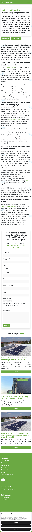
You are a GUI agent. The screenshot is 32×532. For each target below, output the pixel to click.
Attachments (7, 299)
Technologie (15, 38)
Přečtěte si (4, 470)
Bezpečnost (5, 38)
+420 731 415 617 (9, 489)
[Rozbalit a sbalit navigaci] (28, 2)
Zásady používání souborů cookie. (18, 519)
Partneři (3, 467)
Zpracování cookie (7, 474)
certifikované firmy (14, 119)
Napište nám (5, 465)
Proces (3, 463)
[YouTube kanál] (3, 481)
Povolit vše (16, 529)
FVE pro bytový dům (7, 2)
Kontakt (3, 472)
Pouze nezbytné (16, 525)
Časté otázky (5, 460)
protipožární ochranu (8, 206)
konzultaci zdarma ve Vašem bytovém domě (16, 246)
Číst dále (16, 372)
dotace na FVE (10, 67)
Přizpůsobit (16, 522)
